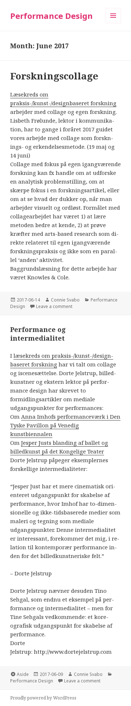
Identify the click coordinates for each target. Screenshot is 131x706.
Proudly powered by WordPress (43, 698)
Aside (23, 674)
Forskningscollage (54, 75)
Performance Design (51, 15)
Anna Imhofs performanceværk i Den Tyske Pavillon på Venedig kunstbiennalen (65, 425)
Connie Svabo (65, 300)
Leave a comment (54, 306)
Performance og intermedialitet (38, 333)
